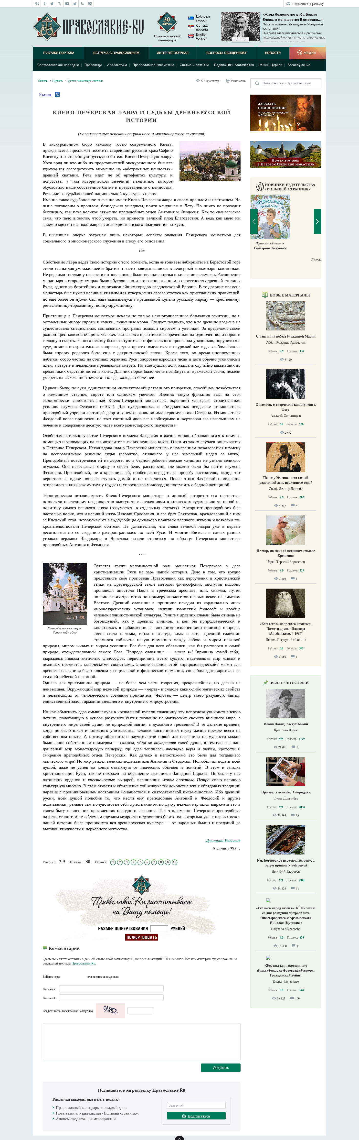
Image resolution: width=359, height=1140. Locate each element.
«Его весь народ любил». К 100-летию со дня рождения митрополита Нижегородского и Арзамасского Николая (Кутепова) (285, 915)
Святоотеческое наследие (58, 65)
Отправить (221, 1067)
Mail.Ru (83, 976)
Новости (273, 53)
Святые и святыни (194, 65)
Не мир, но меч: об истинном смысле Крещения (286, 553)
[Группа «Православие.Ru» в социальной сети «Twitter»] (52, 3)
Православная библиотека (153, 65)
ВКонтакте (65, 976)
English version (201, 36)
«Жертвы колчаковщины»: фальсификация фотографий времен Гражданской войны (286, 970)
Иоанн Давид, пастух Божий (286, 723)
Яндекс (74, 976)
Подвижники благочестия (234, 65)
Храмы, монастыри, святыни (85, 81)
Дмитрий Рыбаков (223, 840)
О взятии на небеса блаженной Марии (286, 336)
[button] (236, 40)
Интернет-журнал (173, 53)
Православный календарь (167, 38)
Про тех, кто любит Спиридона (285, 792)
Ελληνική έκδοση (203, 18)
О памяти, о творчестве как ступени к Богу (286, 407)
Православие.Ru (83, 963)
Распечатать (238, 81)
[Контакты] (90, 3)
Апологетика (117, 65)
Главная (43, 81)
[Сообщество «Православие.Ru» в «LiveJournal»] (59, 3)
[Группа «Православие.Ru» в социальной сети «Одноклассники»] (44, 3)
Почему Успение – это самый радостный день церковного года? (285, 480)
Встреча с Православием (116, 53)
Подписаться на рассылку (308, 4)
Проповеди (93, 65)
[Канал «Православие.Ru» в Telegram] (75, 3)
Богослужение (299, 65)
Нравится (45, 94)
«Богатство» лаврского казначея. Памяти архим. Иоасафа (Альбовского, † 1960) (286, 628)
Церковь (57, 81)
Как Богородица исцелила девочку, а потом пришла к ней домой (286, 863)
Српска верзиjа (202, 27)
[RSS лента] (82, 3)
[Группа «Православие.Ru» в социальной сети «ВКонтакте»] (37, 3)
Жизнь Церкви (270, 65)
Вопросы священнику (226, 53)
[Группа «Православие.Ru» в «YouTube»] (67, 3)
